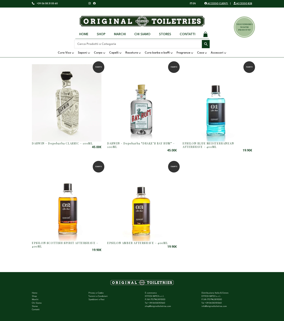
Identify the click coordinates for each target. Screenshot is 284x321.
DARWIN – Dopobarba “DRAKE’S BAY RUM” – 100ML (141, 145)
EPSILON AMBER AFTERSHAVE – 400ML (137, 243)
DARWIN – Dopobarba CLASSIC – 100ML (62, 143)
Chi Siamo (142, 34)
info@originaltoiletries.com (214, 306)
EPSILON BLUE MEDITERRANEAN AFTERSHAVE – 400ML (208, 145)
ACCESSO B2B (244, 4)
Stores (165, 34)
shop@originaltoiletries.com (158, 306)
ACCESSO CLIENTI (217, 4)
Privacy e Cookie (96, 293)
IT (191, 4)
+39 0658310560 (156, 303)
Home (83, 34)
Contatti (187, 34)
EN (194, 4)
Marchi (120, 34)
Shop (101, 34)
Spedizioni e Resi (96, 300)
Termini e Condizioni (98, 296)
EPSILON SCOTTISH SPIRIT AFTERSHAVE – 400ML (65, 244)
